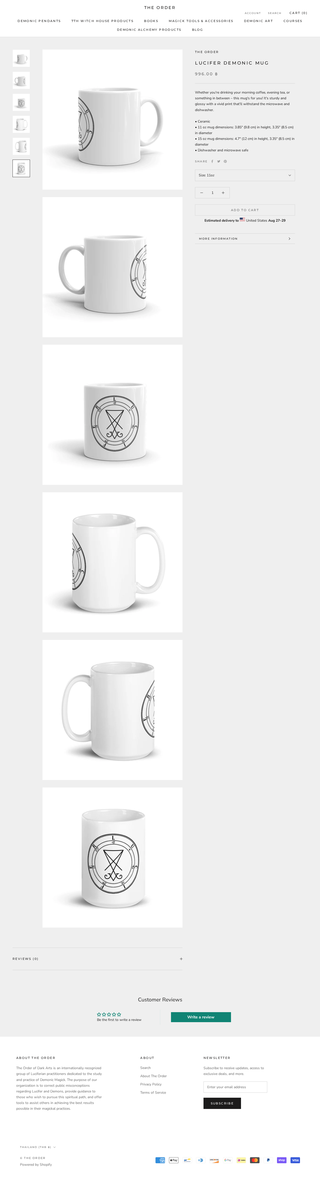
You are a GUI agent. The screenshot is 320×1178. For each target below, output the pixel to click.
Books (151, 21)
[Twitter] (218, 161)
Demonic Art (258, 21)
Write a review (200, 1017)
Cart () (299, 13)
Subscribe (222, 1103)
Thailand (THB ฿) (35, 1147)
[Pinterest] (225, 161)
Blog (197, 30)
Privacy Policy (151, 1084)
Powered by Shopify (36, 1164)
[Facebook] (212, 161)
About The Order (153, 1076)
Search (275, 13)
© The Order (33, 1158)
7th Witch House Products (103, 21)
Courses (293, 21)
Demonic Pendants (39, 21)
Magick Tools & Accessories (201, 21)
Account (253, 13)
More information (218, 238)
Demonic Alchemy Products (149, 30)
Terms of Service (153, 1092)
